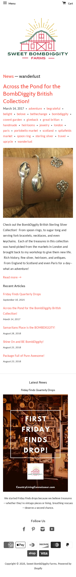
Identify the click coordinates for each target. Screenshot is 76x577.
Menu (12, 3)
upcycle (8, 141)
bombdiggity (60, 114)
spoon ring (24, 136)
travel (62, 136)
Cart (70, 3)
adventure (35, 108)
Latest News (38, 382)
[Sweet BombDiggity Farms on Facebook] (24, 530)
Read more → (12, 277)
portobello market (26, 130)
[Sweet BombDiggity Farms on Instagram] (42, 530)
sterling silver (44, 136)
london (58, 125)
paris (6, 130)
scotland (48, 130)
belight (7, 114)
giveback (32, 120)
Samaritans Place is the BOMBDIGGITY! (29, 327)
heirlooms (28, 125)
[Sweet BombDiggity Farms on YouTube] (52, 530)
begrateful (53, 108)
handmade (10, 125)
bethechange (38, 114)
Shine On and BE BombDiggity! (23, 342)
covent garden (12, 120)
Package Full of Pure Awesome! (23, 356)
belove (21, 114)
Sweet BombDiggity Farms (42, 564)
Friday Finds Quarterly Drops (22, 294)
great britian (51, 120)
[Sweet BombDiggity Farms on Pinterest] (33, 530)
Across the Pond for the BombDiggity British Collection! (31, 94)
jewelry (44, 125)
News (8, 76)
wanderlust (25, 141)
